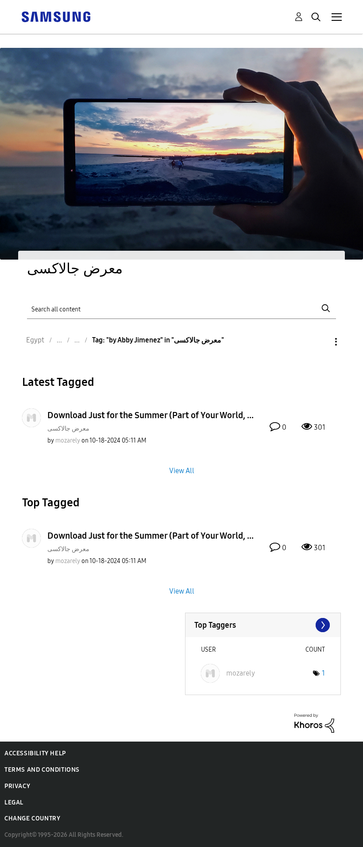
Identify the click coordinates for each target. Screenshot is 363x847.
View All (181, 470)
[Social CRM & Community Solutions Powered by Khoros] (314, 723)
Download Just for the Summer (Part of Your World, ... (150, 415)
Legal (13, 802)
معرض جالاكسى (68, 428)
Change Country (32, 818)
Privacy (17, 786)
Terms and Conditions (42, 769)
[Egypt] (55, 16)
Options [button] (321, 342)
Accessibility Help (35, 753)
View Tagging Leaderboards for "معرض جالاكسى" (263, 625)
